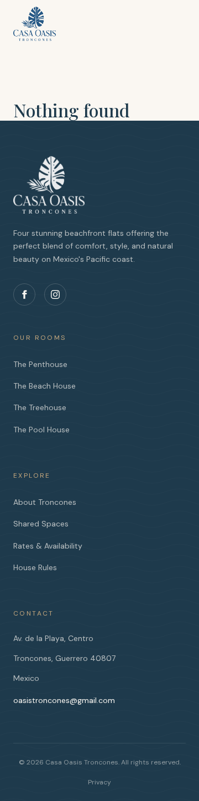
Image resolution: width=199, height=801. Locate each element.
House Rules (35, 567)
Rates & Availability (47, 546)
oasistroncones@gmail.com (64, 700)
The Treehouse (39, 407)
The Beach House (44, 386)
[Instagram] (55, 294)
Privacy (99, 782)
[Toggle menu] (175, 19)
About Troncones (44, 502)
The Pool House (41, 430)
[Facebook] (24, 294)
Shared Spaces (41, 524)
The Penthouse (40, 364)
